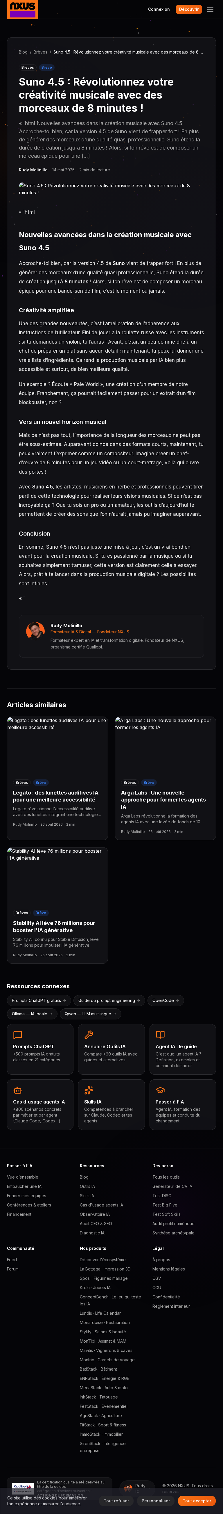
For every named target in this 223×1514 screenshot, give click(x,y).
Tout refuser (116, 1500)
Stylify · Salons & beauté (103, 1331)
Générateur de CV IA (172, 1186)
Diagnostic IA (92, 1232)
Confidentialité (166, 1296)
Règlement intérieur (171, 1306)
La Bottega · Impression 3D (105, 1268)
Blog (23, 51)
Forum (13, 1268)
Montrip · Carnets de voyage (107, 1359)
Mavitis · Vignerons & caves (106, 1350)
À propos (161, 1259)
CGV (156, 1278)
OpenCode (163, 1000)
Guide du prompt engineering (106, 1000)
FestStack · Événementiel (103, 1406)
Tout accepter (197, 1500)
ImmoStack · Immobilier (101, 1434)
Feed (12, 1259)
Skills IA (87, 1195)
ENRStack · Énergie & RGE (104, 1378)
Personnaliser (156, 1500)
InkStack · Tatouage (99, 1396)
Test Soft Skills (166, 1214)
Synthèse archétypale (173, 1232)
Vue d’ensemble (22, 1176)
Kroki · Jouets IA (95, 1287)
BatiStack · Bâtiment (98, 1368)
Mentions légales (168, 1268)
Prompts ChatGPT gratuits (36, 1000)
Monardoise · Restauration (105, 1322)
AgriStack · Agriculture (101, 1415)
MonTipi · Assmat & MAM (103, 1341)
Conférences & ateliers (29, 1204)
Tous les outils (166, 1176)
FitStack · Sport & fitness (103, 1424)
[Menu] (210, 9)
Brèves (40, 51)
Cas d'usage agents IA (101, 1204)
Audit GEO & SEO (96, 1223)
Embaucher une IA (24, 1186)
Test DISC (161, 1195)
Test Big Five (164, 1204)
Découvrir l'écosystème (103, 1259)
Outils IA (87, 1186)
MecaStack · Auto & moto (104, 1387)
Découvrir (189, 9)
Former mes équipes (26, 1195)
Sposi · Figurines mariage (104, 1278)
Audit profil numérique (173, 1223)
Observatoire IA (95, 1214)
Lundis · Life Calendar (100, 1313)
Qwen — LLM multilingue (88, 1013)
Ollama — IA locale (29, 1013)
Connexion (159, 9)
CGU (156, 1287)
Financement (19, 1214)
